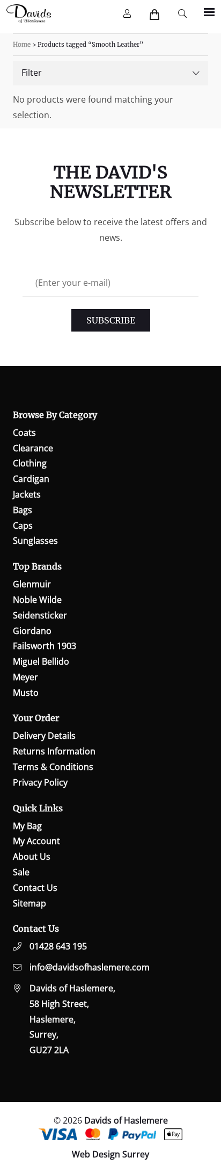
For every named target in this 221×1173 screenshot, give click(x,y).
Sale (21, 872)
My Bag (27, 826)
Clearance (33, 448)
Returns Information (54, 751)
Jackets (27, 494)
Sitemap (29, 903)
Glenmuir (32, 584)
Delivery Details (44, 736)
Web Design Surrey (110, 1154)
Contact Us (35, 888)
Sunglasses (35, 540)
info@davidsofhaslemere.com (90, 967)
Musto (26, 693)
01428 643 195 (58, 946)
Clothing (30, 463)
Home (22, 44)
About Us (31, 856)
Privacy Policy (40, 782)
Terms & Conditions (53, 767)
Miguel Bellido (41, 661)
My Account (36, 841)
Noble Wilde (37, 600)
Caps (23, 525)
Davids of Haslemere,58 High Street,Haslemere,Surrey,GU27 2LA (72, 1019)
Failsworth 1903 (44, 646)
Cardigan (31, 479)
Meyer (25, 677)
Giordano (32, 631)
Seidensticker (40, 615)
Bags (22, 510)
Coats (24, 432)
